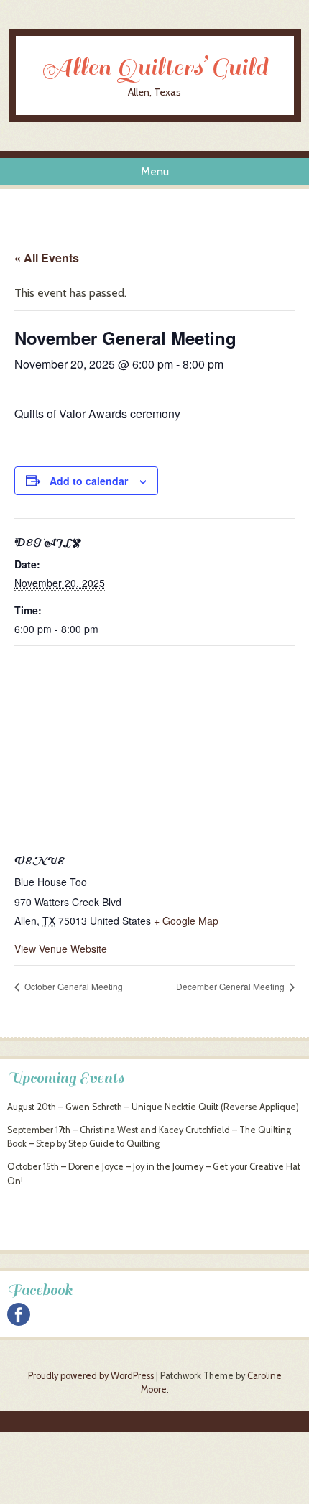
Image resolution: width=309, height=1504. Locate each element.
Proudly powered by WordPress (91, 1375)
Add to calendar (89, 481)
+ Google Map (186, 920)
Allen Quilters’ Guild (154, 67)
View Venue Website (60, 948)
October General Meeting (72, 986)
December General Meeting (231, 986)
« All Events (46, 257)
